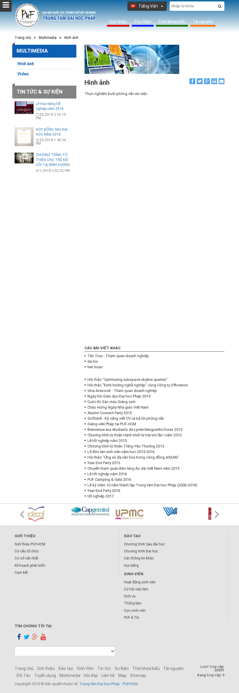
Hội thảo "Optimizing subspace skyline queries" (127, 379)
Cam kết (21, 573)
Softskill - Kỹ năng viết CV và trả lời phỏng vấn (125, 418)
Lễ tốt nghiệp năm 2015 (107, 440)
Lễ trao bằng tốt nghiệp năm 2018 (50, 106)
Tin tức (104, 668)
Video (23, 74)
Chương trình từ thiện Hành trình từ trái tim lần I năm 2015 (134, 435)
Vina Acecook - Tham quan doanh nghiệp (122, 390)
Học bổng (131, 566)
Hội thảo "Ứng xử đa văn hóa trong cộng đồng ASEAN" (133, 457)
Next (217, 514)
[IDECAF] (47, 514)
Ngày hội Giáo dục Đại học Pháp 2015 (118, 396)
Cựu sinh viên (135, 611)
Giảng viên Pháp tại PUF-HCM (111, 424)
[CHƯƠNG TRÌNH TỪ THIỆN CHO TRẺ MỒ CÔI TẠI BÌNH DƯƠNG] (24, 158)
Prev (22, 514)
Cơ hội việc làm (136, 589)
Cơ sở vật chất (26, 558)
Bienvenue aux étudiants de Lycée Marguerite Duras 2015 (134, 429)
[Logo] (56, 16)
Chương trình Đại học (141, 551)
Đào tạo (65, 668)
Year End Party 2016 (103, 490)
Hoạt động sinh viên (140, 582)
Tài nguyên (203, 21)
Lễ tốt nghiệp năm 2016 (107, 474)
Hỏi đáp (91, 675)
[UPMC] (134, 514)
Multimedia (48, 38)
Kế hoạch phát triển (30, 566)
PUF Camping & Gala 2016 (109, 479)
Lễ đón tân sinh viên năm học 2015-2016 (120, 452)
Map (122, 675)
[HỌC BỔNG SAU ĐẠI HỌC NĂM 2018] (24, 136)
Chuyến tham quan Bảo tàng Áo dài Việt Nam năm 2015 (133, 468)
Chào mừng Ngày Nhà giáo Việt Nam (118, 407)
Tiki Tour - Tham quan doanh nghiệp (118, 356)
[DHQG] (178, 513)
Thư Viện (142, 21)
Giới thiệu (118, 21)
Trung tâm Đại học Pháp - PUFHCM (108, 684)
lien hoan (95, 367)
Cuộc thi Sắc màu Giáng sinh (111, 402)
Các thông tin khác (139, 558)
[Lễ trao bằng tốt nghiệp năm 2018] (24, 107)
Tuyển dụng (45, 675)
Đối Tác (23, 675)
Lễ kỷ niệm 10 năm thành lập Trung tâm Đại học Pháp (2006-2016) (142, 485)
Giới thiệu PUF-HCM (30, 544)
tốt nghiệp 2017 (100, 496)
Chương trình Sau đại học (144, 544)
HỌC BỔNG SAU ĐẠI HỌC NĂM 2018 (52, 131)
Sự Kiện (122, 668)
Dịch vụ (130, 596)
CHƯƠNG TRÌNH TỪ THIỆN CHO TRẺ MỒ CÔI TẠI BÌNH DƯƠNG (53, 160)
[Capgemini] (90, 511)
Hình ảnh (71, 38)
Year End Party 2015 (103, 463)
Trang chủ (23, 38)
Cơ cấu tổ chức (27, 551)
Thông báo (132, 603)
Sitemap (138, 675)
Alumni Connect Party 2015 (109, 413)
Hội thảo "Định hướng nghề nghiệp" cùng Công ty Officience (137, 385)
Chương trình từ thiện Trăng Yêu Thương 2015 (125, 446)
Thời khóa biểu (172, 21)
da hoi (92, 361)
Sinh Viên (85, 668)
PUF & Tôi (131, 618)
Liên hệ (108, 675)
